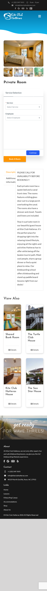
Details (13, 350)
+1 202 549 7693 (17, 2)
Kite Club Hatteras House (11, 391)
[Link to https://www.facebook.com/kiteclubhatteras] (15, 8)
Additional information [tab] (10, 180)
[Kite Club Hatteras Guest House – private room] (23, 53)
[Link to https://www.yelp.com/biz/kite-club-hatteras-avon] (27, 8)
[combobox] (22, 107)
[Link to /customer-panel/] (31, 8)
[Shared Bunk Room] (12, 317)
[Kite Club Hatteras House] (12, 371)
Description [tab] (10, 172)
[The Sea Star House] (34, 371)
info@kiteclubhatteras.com (25, 5)
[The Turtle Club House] (34, 317)
